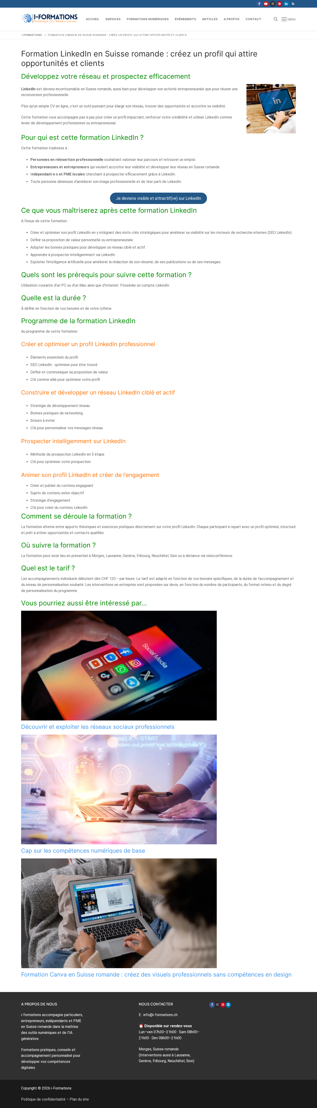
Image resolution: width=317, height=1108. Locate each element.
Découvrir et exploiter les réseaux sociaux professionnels (98, 726)
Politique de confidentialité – (45, 1099)
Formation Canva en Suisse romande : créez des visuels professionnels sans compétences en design (156, 974)
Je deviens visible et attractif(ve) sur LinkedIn (158, 198)
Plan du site (79, 1099)
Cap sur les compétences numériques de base (83, 850)
